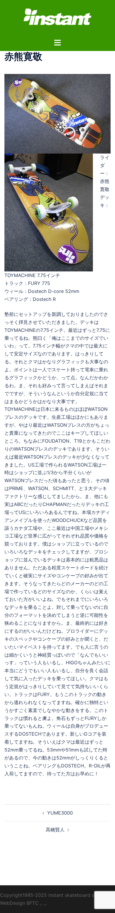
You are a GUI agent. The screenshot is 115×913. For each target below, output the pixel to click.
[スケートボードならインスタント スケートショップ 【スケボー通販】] (57, 19)
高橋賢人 (55, 830)
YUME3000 (60, 813)
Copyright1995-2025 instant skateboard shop (51, 895)
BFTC (33, 903)
